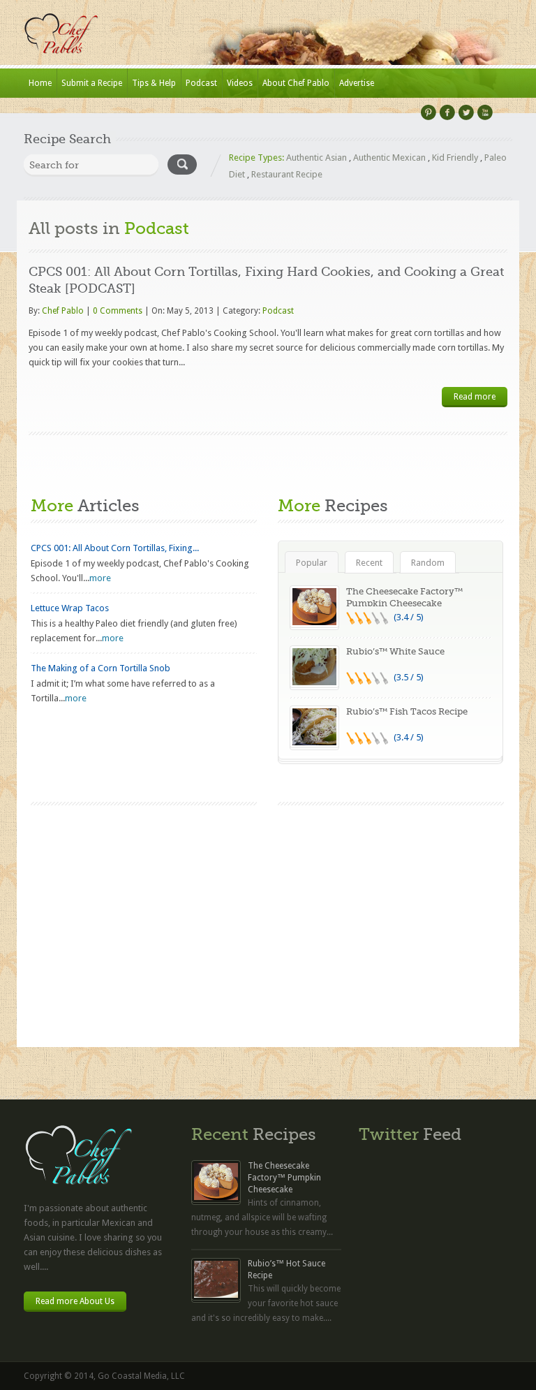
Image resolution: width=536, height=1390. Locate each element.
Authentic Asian (316, 157)
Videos (240, 83)
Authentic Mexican (389, 157)
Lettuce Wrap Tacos (70, 608)
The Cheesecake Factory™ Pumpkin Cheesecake (284, 1177)
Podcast (201, 83)
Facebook (447, 112)
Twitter (466, 112)
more (100, 578)
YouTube (485, 112)
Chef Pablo (63, 311)
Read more (475, 397)
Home (40, 83)
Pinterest (428, 112)
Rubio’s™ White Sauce (395, 651)
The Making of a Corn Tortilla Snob (100, 668)
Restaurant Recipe (286, 174)
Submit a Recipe (91, 83)
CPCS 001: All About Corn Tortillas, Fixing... (115, 548)
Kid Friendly (455, 157)
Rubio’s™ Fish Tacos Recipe (407, 711)
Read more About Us (75, 1301)
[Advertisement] (391, 910)
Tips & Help (154, 83)
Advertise (356, 83)
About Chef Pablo (295, 83)
